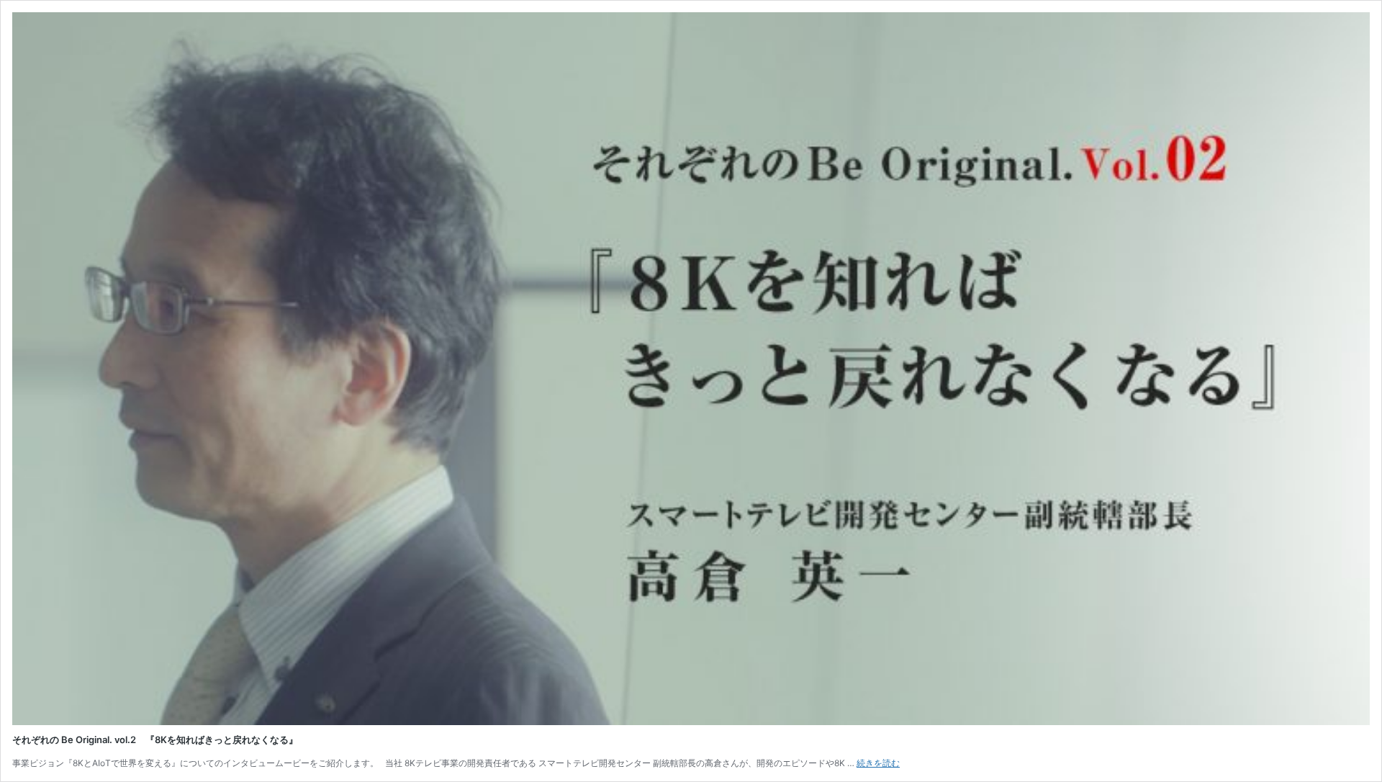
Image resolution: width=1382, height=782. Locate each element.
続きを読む (878, 763)
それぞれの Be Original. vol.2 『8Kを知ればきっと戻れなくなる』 (155, 739)
